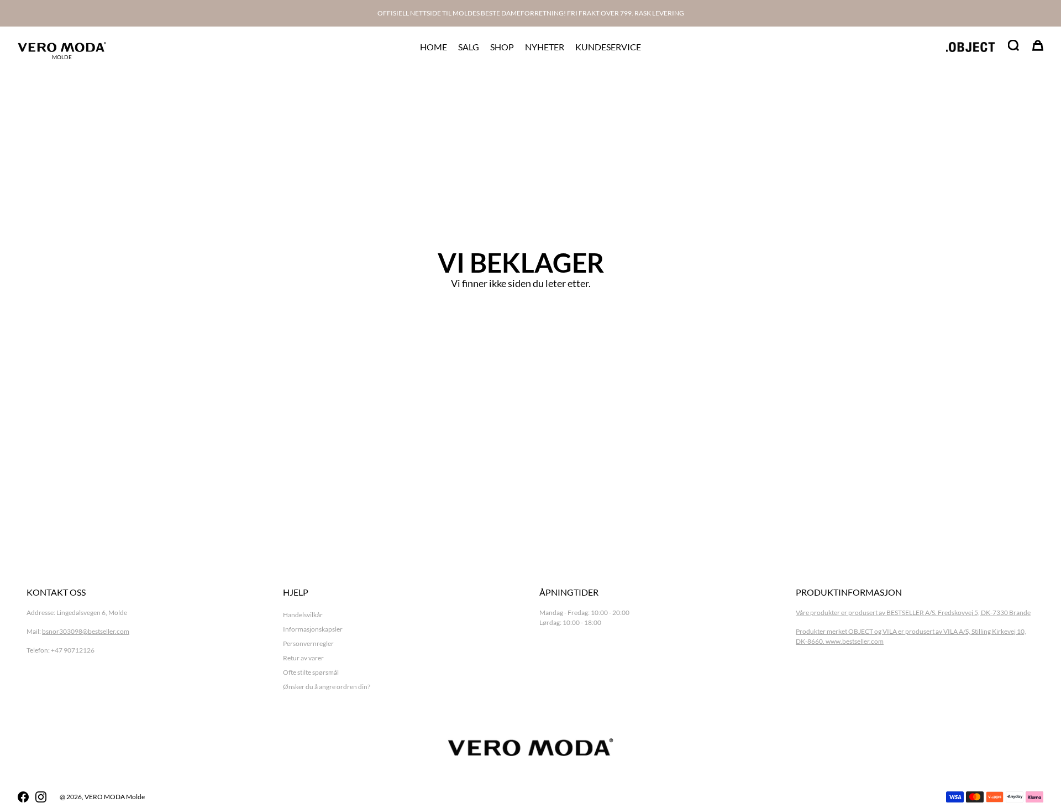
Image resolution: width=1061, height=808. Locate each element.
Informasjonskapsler (313, 629)
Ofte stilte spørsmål (311, 672)
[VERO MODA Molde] (62, 46)
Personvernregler (308, 643)
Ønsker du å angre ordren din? (326, 686)
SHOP (502, 46)
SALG (468, 46)
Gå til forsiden (521, 316)
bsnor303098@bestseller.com (85, 631)
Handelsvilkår (303, 615)
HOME (433, 46)
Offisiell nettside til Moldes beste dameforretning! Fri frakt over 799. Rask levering (530, 13)
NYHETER (544, 46)
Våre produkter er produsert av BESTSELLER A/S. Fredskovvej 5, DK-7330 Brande (913, 612)
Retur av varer (303, 658)
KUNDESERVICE (608, 46)
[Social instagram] (40, 796)
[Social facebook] (23, 796)
